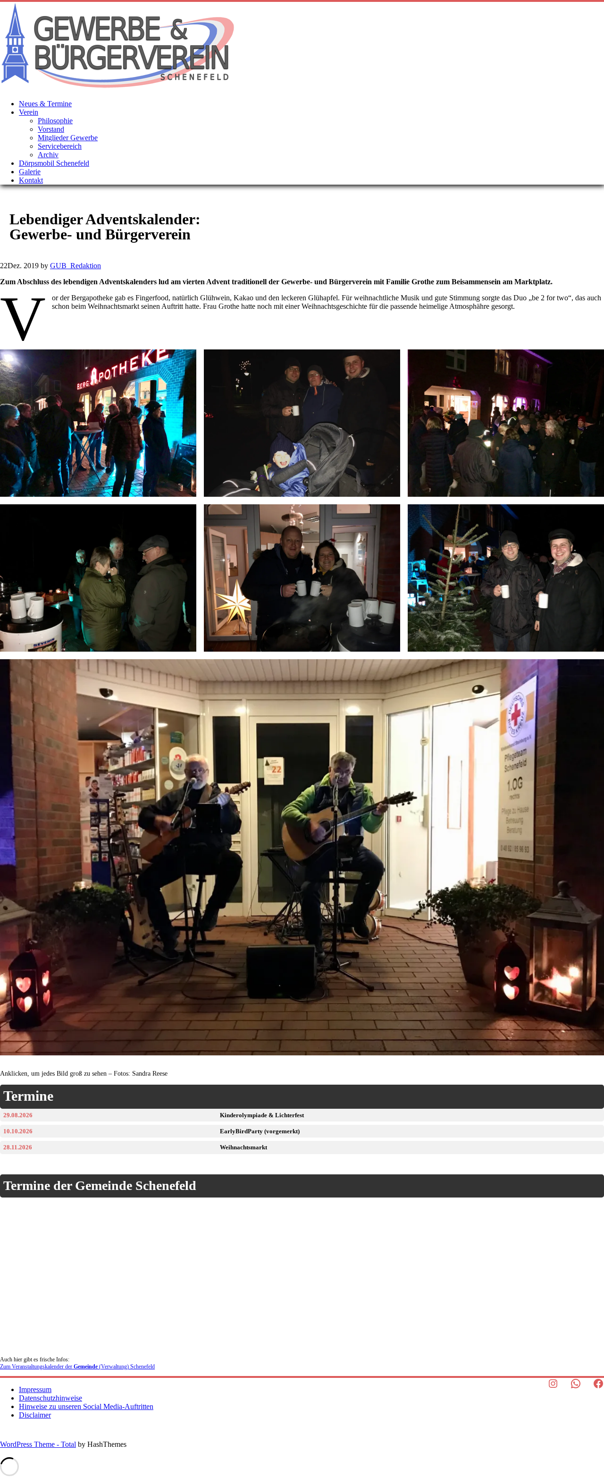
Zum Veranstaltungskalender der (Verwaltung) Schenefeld (77, 1366)
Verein (28, 112)
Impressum (35, 1389)
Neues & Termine (45, 104)
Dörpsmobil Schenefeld (54, 163)
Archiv (48, 155)
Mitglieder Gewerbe (68, 138)
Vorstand (51, 129)
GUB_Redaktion (75, 266)
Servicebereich (60, 146)
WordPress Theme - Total (38, 1444)
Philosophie (55, 121)
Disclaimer (35, 1415)
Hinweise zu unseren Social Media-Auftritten (86, 1406)
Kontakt (31, 180)
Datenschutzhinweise (50, 1398)
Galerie (30, 172)
